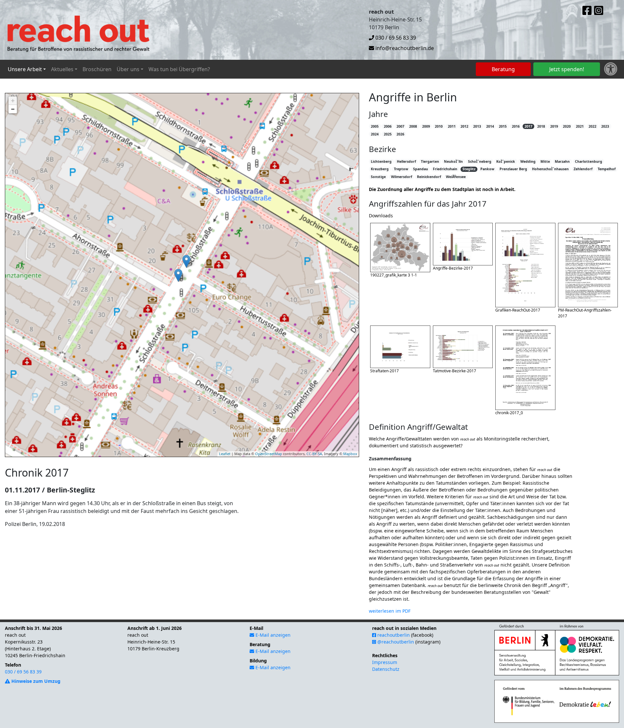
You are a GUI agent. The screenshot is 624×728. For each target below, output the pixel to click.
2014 (490, 126)
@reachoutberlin (395, 642)
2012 (464, 126)
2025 (388, 134)
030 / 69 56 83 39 (395, 37)
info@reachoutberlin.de (404, 48)
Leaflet (224, 453)
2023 (605, 126)
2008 (413, 126)
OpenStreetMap (268, 453)
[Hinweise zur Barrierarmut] (611, 69)
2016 (516, 126)
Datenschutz (385, 669)
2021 (580, 126)
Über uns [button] (128, 69)
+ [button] (13, 100)
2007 (400, 126)
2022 (592, 126)
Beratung (503, 69)
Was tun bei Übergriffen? (179, 69)
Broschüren (97, 69)
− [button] (13, 109)
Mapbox (350, 453)
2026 (400, 134)
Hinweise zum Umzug (35, 681)
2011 (452, 126)
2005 (375, 126)
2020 (567, 126)
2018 (541, 126)
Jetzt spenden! (566, 69)
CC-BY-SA (314, 453)
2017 (528, 126)
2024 (375, 134)
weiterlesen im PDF (389, 611)
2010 (439, 126)
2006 (388, 126)
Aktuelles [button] (62, 69)
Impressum (384, 662)
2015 (503, 126)
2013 (477, 126)
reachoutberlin (393, 635)
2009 (426, 126)
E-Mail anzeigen (272, 635)
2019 (554, 126)
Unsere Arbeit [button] (25, 69)
